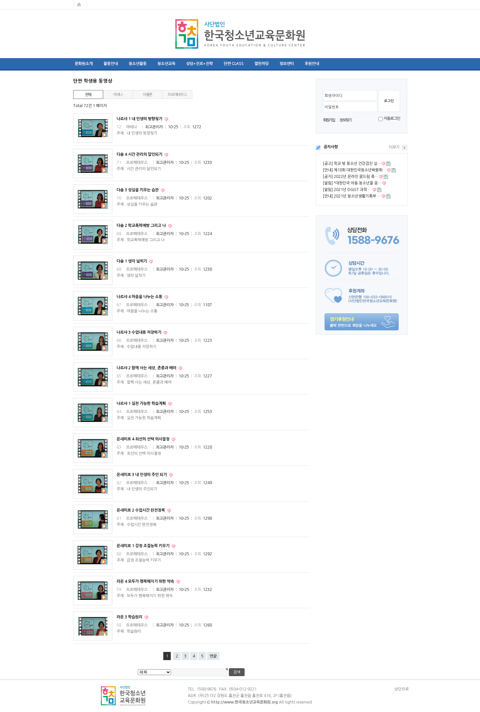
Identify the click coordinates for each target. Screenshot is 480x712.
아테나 (117, 95)
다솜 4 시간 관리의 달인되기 (140, 154)
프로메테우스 (177, 95)
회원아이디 (334, 96)
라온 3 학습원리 (130, 617)
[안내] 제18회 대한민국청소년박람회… (354, 170)
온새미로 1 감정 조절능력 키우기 (143, 546)
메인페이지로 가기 (79, 4)
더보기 (394, 147)
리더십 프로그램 (343, 64)
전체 (88, 95)
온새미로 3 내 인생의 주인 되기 (142, 475)
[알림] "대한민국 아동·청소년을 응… (352, 183)
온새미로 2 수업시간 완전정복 (141, 510)
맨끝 (213, 656)
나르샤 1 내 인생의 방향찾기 (140, 119)
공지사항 (331, 147)
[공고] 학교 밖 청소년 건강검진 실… (352, 164)
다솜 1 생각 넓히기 (132, 261)
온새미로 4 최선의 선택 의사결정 (143, 439)
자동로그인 (392, 118)
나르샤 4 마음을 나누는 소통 (140, 297)
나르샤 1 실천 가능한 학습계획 (142, 403)
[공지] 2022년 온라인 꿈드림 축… (350, 177)
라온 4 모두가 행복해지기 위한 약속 (146, 581)
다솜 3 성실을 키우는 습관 (138, 190)
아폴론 (147, 95)
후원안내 (312, 64)
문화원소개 (84, 64)
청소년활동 (138, 64)
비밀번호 (332, 107)
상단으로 (401, 689)
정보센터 (287, 64)
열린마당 (261, 64)
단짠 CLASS (234, 64)
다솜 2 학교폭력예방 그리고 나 (142, 226)
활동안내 (111, 64)
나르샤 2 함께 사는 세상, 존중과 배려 (147, 368)
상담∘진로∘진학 (199, 64)
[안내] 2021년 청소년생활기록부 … (352, 196)
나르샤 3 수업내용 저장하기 (139, 332)
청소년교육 (166, 64)
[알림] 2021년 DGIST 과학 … (347, 190)
